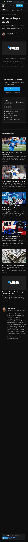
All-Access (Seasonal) (11, 14)
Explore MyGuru (18, 1)
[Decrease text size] (21, 32)
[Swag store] (11, 6)
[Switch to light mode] (8, 6)
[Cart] (14, 6)
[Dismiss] (23, 536)
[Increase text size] (24, 32)
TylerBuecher (9, 33)
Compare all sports (8, 92)
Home (3, 14)
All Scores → (23, 9)
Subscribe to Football (12, 89)
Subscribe (19, 5)
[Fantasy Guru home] (3, 5)
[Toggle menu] (25, 5)
